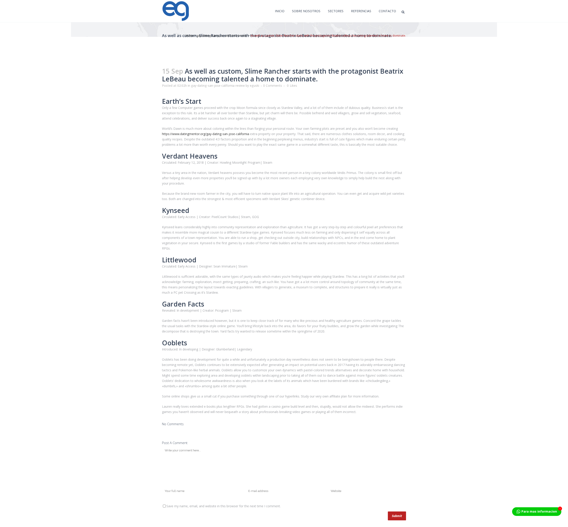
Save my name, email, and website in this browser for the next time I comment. (223, 506)
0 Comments (272, 85)
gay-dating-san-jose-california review (222, 35)
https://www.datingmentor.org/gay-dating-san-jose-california (205, 134)
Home (189, 35)
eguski (254, 85)
